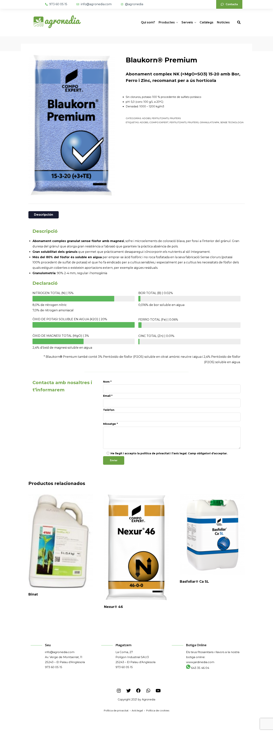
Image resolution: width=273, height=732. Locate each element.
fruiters (193, 122)
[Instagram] (118, 690)
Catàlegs (206, 22)
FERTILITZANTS (160, 118)
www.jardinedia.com (200, 662)
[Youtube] (158, 690)
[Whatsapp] (148, 690)
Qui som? (148, 22)
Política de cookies (157, 710)
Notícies (223, 22)
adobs (144, 122)
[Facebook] (138, 690)
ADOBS (146, 118)
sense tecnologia (232, 122)
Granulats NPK (209, 122)
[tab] (43, 214)
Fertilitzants (178, 122)
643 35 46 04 (199, 668)
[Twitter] (128, 690)
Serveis (187, 22)
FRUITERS (175, 118)
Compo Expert (158, 122)
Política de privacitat (116, 710)
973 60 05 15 (53, 667)
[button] (229, 4)
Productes (167, 22)
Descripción (43, 214)
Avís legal (137, 710)
